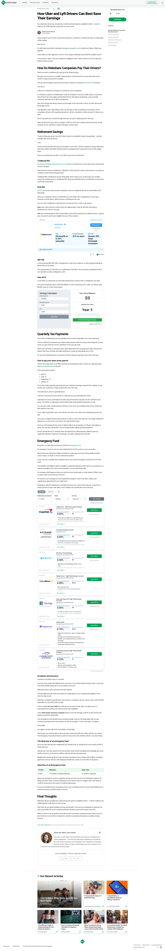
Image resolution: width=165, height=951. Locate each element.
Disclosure (57, 227)
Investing (45, 2)
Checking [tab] (50, 491)
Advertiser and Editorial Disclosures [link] (152, 2)
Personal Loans (35, 2)
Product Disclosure (94, 514)
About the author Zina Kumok (65, 833)
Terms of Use (136, 945)
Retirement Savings (113, 34)
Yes (65, 858)
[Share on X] (54, 8)
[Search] (162, 3)
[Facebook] (161, 947)
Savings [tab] (41, 491)
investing (78, 48)
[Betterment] (46, 234)
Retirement (48, 825)
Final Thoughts (112, 45)
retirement (88, 83)
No (78, 858)
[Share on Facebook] (58, 8)
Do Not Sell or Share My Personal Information (37, 946)
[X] (157, 947)
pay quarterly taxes (47, 366)
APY (41, 309)
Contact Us (16, 946)
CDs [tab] (59, 491)
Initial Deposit (44, 296)
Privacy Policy (145, 945)
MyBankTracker (98, 324)
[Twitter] (100, 832)
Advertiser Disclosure (96, 220)
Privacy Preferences (156, 945)
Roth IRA (42, 190)
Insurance (55, 2)
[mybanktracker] (8, 2)
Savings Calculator (113, 37)
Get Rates (117, 19)
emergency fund (75, 445)
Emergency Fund (113, 42)
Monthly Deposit (44, 302)
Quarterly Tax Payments (114, 40)
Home (39, 825)
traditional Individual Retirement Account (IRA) (55, 164)
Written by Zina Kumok (48, 31)
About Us (6, 946)
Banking (24, 2)
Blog (43, 825)
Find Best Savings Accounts (87, 320)
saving (69, 48)
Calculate (54, 317)
